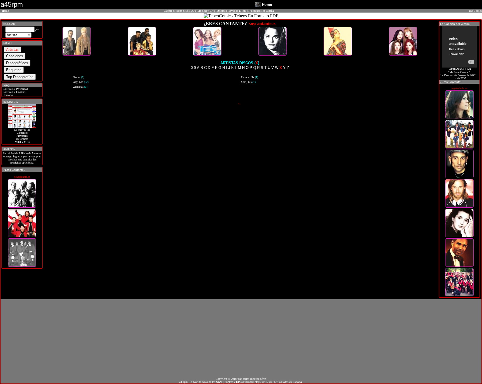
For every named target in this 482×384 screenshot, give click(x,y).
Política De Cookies (13, 91)
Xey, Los (80, 81)
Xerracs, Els (249, 77)
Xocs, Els (248, 81)
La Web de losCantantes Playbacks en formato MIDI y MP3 (22, 135)
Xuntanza (80, 86)
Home (5, 10)
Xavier (78, 77)
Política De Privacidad (15, 88)
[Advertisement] (241, 338)
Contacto (7, 95)
